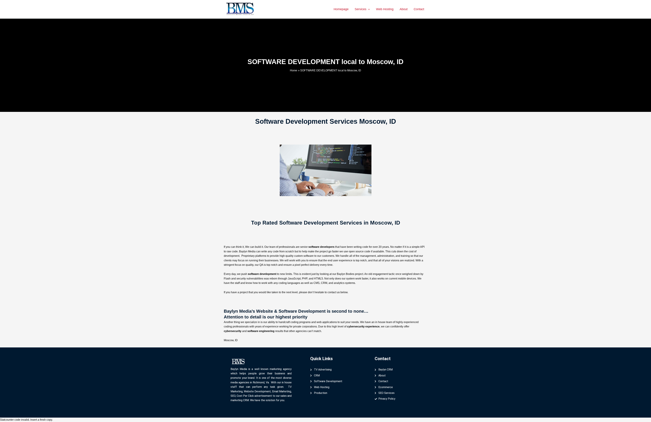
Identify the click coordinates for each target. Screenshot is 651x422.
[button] (368, 9)
